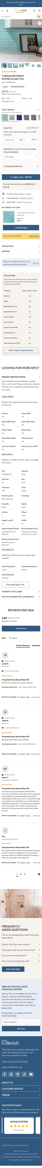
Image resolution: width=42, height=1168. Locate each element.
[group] (21, 618)
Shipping (6, 251)
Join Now (21, 1028)
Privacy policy (14, 1160)
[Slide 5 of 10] (27, 65)
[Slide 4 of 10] (21, 65)
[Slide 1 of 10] (3, 65)
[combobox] (21, 16)
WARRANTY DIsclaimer (12, 591)
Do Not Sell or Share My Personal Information (21, 1154)
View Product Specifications (21, 350)
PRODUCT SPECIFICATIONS (13, 377)
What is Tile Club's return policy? (16, 944)
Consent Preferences (21, 1151)
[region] (21, 166)
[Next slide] (39, 3)
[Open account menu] (7, 10)
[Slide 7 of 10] (38, 65)
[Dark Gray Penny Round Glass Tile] (33, 117)
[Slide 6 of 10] (33, 65)
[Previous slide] (2, 3)
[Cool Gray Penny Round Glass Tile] (26, 117)
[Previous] (34, 110)
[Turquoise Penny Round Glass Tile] (5, 117)
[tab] (23, 646)
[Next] (38, 110)
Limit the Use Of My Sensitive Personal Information (21, 1157)
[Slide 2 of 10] (9, 65)
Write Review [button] (21, 628)
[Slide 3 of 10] (15, 65)
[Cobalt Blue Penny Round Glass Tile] (19, 117)
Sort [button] (4, 638)
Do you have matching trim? (14, 955)
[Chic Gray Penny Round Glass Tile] (12, 117)
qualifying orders (26, 198)
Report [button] (23, 697)
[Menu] (2, 10)
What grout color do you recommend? (18, 950)
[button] (9, 72)
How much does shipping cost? (15, 961)
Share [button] (28, 697)
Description (7, 246)
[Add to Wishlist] (39, 23)
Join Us (35, 263)
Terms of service (27, 1160)
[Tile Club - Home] (21, 10)
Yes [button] (19, 697)
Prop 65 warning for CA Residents (18, 597)
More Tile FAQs (13, 969)
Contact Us (28, 202)
